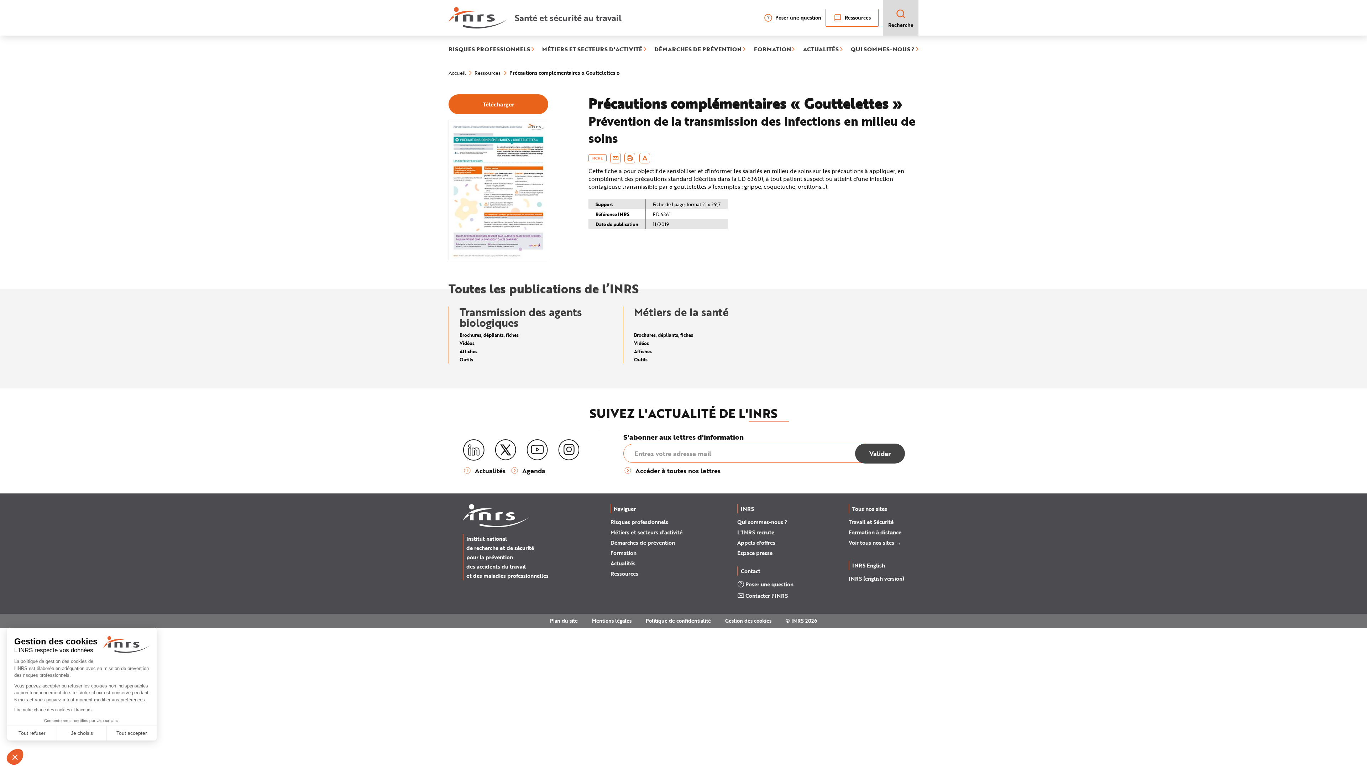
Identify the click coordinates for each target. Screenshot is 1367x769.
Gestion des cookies (748, 620)
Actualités (623, 563)
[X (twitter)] (505, 450)
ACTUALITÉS (821, 49)
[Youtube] (537, 450)
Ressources (858, 17)
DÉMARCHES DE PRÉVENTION (698, 49)
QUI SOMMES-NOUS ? (883, 49)
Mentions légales (612, 620)
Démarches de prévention (643, 542)
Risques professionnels (639, 522)
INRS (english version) (876, 578)
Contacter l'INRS (766, 596)
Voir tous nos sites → (875, 542)
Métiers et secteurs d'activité (646, 532)
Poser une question (798, 17)
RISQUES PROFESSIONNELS (489, 49)
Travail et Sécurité (871, 522)
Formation (624, 553)
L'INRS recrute (755, 532)
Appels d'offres (756, 542)
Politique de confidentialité (678, 620)
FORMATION (772, 49)
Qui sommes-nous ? (762, 522)
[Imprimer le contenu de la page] (630, 158)
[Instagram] (569, 450)
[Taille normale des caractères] (645, 158)
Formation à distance (875, 532)
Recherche (900, 25)
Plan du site (564, 620)
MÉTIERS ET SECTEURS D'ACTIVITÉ (592, 49)
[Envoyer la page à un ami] (615, 158)
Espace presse (754, 553)
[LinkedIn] (474, 450)
